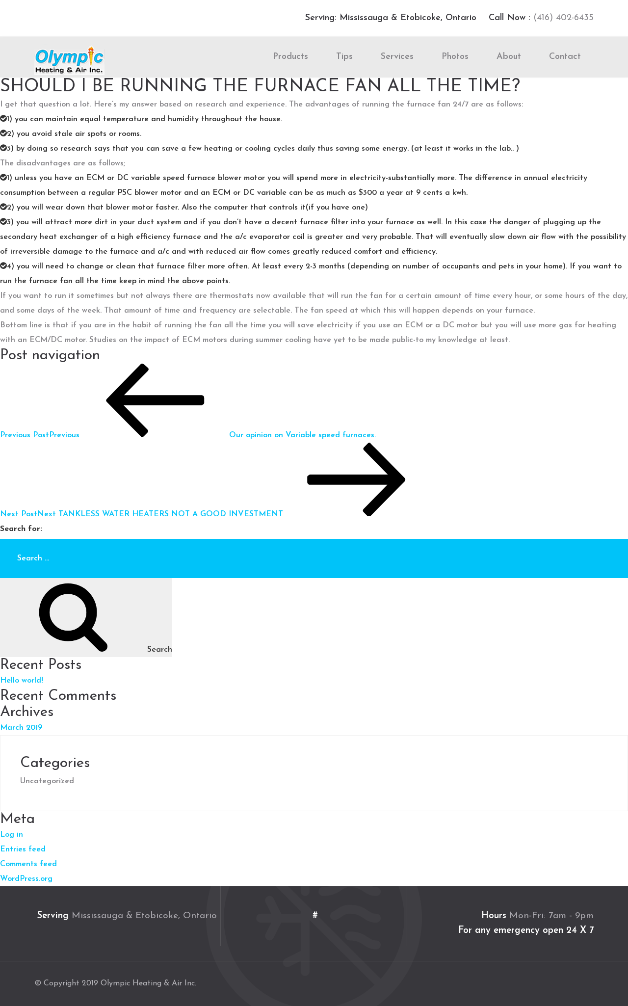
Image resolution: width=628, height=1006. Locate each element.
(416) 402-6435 (562, 18)
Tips (344, 57)
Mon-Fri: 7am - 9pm (551, 916)
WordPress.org (26, 879)
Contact (565, 57)
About (509, 57)
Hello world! (21, 681)
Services (397, 57)
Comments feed (28, 864)
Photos (455, 57)
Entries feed (23, 849)
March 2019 (21, 728)
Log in (11, 835)
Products (290, 57)
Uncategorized (47, 781)
